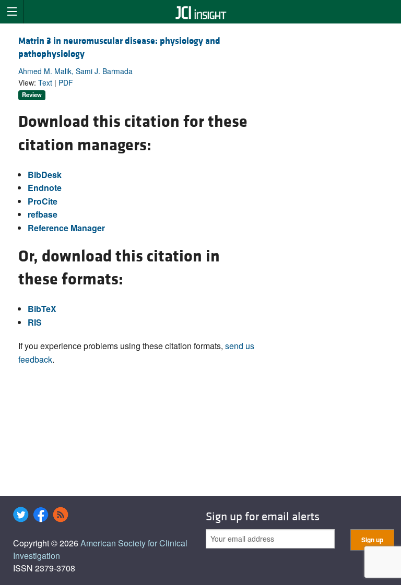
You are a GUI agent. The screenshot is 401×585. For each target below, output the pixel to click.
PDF (65, 82)
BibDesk (45, 175)
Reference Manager (66, 228)
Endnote (45, 188)
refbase (42, 214)
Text (45, 82)
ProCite (42, 201)
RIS (35, 322)
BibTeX (42, 309)
